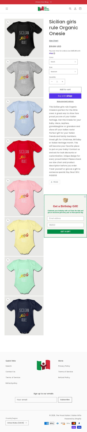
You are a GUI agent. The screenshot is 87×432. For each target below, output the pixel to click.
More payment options (65, 101)
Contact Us (10, 372)
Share (55, 182)
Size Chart (53, 40)
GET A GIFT (65, 232)
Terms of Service (13, 377)
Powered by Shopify (73, 419)
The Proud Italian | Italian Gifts (68, 415)
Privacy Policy (64, 366)
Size (50, 67)
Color (51, 57)
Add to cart (65, 89)
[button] (6, 8)
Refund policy (11, 383)
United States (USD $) (15, 423)
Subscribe (65, 399)
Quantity (52, 77)
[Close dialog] (85, 196)
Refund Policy (64, 377)
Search (9, 366)
